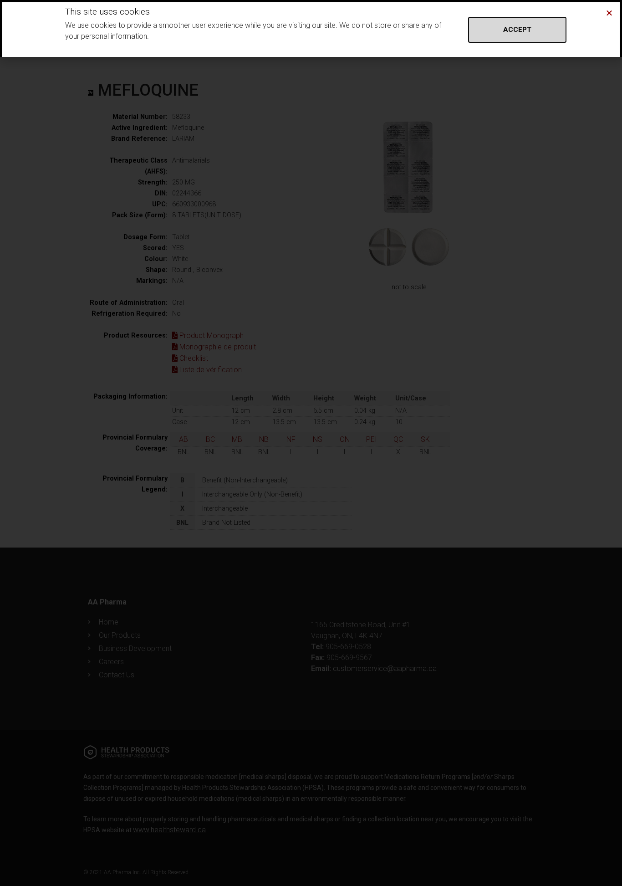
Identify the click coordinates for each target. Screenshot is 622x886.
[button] (609, 12)
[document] (311, 443)
